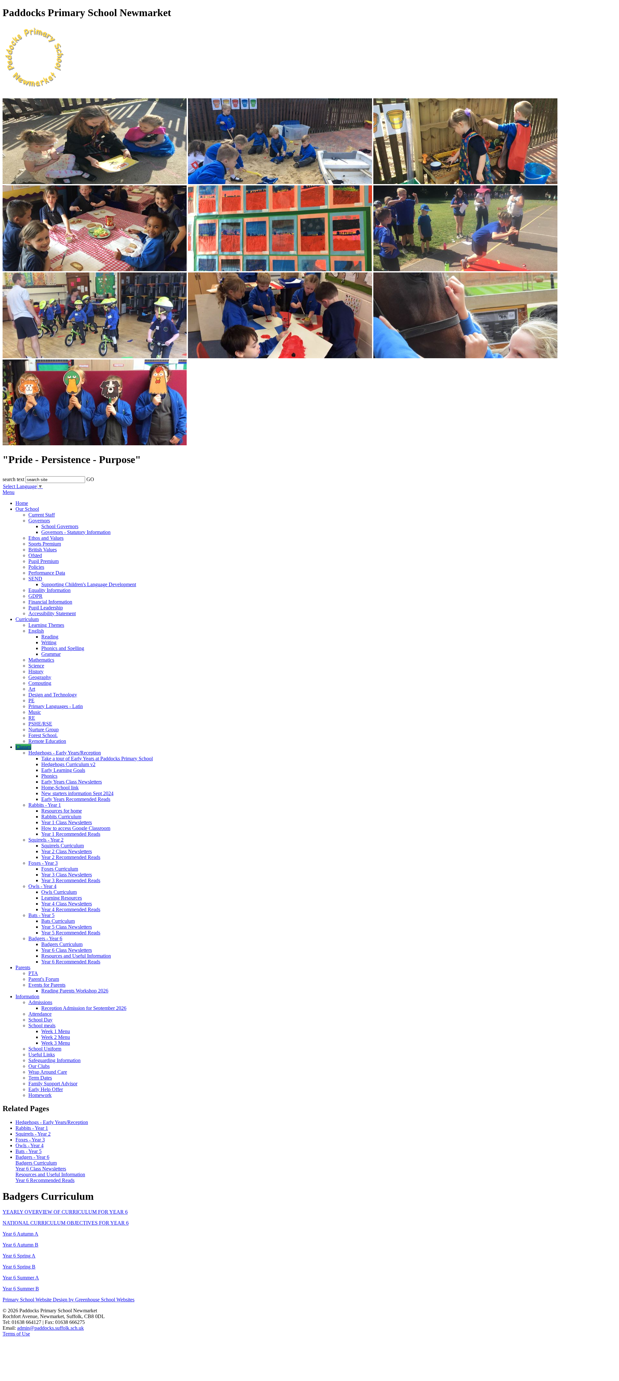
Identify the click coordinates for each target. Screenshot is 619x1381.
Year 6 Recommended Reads (70, 961)
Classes (23, 747)
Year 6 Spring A (19, 1255)
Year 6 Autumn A (20, 1234)
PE (31, 700)
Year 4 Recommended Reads (70, 909)
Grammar (51, 654)
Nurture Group (43, 729)
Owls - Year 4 (42, 886)
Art (31, 689)
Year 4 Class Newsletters (66, 903)
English (36, 631)
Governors (39, 520)
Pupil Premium (43, 561)
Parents (22, 967)
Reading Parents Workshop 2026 (74, 990)
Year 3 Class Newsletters (66, 874)
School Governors (59, 526)
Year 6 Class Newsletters (66, 950)
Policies (36, 567)
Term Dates (40, 1077)
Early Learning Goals (63, 770)
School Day (40, 1019)
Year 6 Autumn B (20, 1245)
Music (34, 712)
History (36, 671)
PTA (33, 973)
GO (90, 479)
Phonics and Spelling (62, 648)
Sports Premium (44, 544)
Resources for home (61, 811)
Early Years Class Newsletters (71, 781)
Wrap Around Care (47, 1072)
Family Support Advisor (52, 1083)
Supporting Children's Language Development (88, 584)
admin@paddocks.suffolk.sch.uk (50, 1328)
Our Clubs (39, 1066)
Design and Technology (52, 694)
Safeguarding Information (54, 1060)
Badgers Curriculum (62, 944)
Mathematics (41, 660)
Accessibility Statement (52, 613)
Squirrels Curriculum (62, 845)
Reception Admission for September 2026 (83, 1008)
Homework (40, 1095)
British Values (42, 549)
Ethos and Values (46, 538)
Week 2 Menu (55, 1037)
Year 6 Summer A (21, 1277)
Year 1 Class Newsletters (66, 822)
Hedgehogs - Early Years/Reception (64, 752)
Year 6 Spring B (19, 1266)
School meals (41, 1025)
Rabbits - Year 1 (44, 805)
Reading (49, 636)
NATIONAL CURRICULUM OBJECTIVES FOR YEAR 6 (66, 1223)
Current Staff (41, 515)
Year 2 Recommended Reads (70, 857)
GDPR (35, 596)
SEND (35, 578)
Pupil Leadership (45, 607)
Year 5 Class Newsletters (66, 927)
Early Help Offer (45, 1089)
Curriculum (27, 619)
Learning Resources (61, 898)
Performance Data (46, 573)
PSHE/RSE (40, 723)
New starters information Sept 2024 (77, 793)
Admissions (40, 1002)
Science (36, 665)
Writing (48, 642)
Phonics (49, 776)
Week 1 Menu (55, 1031)
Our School (27, 509)
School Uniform (44, 1048)
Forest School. (43, 735)
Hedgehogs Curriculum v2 (68, 764)
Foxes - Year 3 (43, 863)
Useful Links (41, 1054)
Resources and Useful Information (76, 956)
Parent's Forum (43, 979)
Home (21, 503)
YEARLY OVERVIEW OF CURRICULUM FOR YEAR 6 (65, 1212)
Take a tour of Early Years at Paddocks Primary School (97, 758)
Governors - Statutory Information (76, 532)
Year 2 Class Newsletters (66, 851)
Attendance (40, 1014)
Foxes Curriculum (59, 869)
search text (13, 479)
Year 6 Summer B (21, 1288)
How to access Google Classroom (75, 828)
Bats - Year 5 (41, 915)
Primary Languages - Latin (55, 706)
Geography (39, 677)
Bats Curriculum (58, 921)
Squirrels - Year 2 (46, 840)
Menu (9, 492)
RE (31, 718)
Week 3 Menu (55, 1043)
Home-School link (60, 787)
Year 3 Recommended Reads (70, 880)
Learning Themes (46, 625)
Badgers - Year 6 (45, 938)
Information (27, 996)
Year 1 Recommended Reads (70, 834)
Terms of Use (16, 1334)
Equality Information (49, 590)
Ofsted (35, 555)
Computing (39, 683)
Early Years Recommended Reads (75, 799)
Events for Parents (46, 985)
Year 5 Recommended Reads (70, 932)
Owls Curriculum (59, 892)
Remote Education (47, 741)
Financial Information (50, 602)
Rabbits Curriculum (61, 816)
